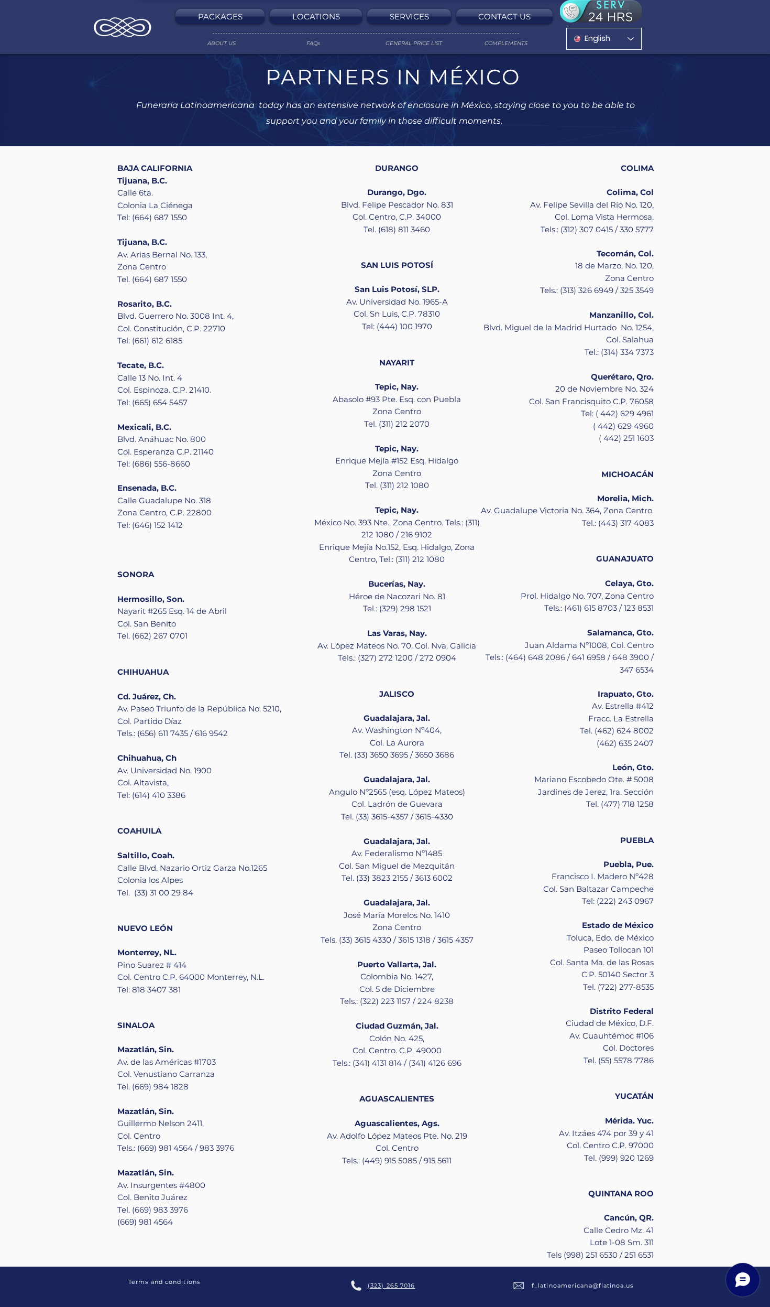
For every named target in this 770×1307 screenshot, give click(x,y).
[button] (221, 16)
